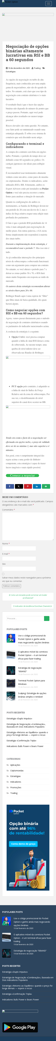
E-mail (6, 553)
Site (4, 564)
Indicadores (15, 781)
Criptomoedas (17, 770)
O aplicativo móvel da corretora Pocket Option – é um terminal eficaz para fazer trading (33, 655)
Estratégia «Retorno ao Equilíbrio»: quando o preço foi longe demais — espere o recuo (27, 733)
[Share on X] (19, 486)
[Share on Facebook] (10, 486)
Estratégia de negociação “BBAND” (30, 950)
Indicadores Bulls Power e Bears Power (25, 746)
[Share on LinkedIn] (37, 486)
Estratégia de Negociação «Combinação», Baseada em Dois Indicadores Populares (26, 725)
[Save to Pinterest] (28, 486)
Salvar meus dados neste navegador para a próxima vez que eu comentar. (26, 579)
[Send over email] (46, 486)
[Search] (46, 618)
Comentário (8, 509)
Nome (6, 543)
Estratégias (11, 71)
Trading (37, 68)
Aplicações (15, 765)
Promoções (15, 787)
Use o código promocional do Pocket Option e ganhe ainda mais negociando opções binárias (33, 639)
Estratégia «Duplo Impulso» (19, 718)
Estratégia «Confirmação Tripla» (21, 740)
